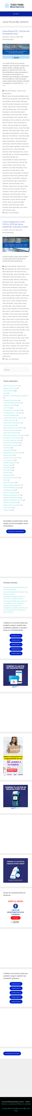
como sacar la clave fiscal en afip (17, 319)
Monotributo (6, 93)
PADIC (5, 480)
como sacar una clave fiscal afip (17, 324)
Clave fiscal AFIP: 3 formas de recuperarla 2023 (15, 32)
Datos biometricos (9, 425)
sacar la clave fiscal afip (16, 202)
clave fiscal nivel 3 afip (14, 293)
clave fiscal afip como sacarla (12, 117)
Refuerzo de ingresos (10, 492)
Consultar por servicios (12, 1053)
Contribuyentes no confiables (12, 413)
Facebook (20, 1108)
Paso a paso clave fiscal (18, 191)
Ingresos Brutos (8, 455)
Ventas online (7, 510)
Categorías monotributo (10, 400)
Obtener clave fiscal (9, 335)
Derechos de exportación (11, 430)
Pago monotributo (9, 482)
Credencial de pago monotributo (13, 418)
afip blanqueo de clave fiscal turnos (16, 269)
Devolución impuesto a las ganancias (14, 435)
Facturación (7, 448)
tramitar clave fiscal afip (10, 207)
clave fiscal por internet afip (17, 162)
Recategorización (8, 490)
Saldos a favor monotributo (12, 505)
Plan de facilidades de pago (11, 487)
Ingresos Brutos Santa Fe (11, 458)
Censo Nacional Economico (12, 403)
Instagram (5, 1108)
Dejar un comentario (11, 213)
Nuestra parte (7, 475)
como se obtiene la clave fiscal (13, 327)
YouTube (13, 1108)
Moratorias (6, 472)
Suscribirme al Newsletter (16, 531)
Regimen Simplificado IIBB (11, 497)
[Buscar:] (16, 370)
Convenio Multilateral (10, 415)
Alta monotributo (10, 91)
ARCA (5, 393)
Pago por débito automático (12, 485)
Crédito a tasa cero (9, 420)
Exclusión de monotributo (11, 443)
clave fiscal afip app (9, 109)
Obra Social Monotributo (11, 477)
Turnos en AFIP (8, 507)
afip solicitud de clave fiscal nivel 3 (14, 271)
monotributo (16, 178)
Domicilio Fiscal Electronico (12, 440)
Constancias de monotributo (12, 410)
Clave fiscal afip (21, 107)
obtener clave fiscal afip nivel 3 (13, 183)
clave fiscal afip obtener (10, 279)
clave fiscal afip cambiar (19, 115)
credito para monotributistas (12, 423)
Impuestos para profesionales (12, 453)
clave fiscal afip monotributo (17, 125)
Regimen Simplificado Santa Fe (13, 500)
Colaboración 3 (16, 644)
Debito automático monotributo (13, 428)
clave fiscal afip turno (16, 152)
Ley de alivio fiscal (9, 460)
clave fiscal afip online (16, 130)
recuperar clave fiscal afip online (13, 194)
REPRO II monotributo (10, 502)
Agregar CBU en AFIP (10, 388)
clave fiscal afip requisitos (11, 146)
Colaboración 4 (16, 649)
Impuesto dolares (8, 450)
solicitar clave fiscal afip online (13, 205)
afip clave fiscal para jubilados (14, 96)
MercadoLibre (7, 465)
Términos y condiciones (8, 1104)
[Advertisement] (16, 557)
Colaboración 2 (16, 640)
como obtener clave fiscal (11, 165)
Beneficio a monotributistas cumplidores (16, 396)
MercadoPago (7, 467)
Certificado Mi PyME (9, 405)
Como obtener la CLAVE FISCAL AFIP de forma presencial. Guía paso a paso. (15, 224)
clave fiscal (12, 107)
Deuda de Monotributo (10, 433)
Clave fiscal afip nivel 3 (10, 128)
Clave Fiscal (21, 91)
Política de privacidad (24, 1104)
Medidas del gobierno (10, 463)
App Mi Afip (16, 101)
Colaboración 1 (16, 635)
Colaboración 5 (16, 653)
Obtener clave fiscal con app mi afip (15, 186)
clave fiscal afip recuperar (19, 144)
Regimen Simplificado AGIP (11, 495)
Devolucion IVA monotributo (12, 438)
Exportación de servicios (11, 445)
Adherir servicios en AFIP (11, 386)
